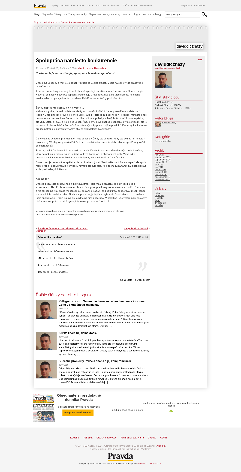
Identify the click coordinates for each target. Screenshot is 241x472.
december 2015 (162, 177)
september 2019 (163, 157)
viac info (161, 446)
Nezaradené (100, 68)
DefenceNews (145, 5)
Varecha (105, 5)
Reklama (87, 437)
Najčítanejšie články (75, 14)
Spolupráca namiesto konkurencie (77, 22)
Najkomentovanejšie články (104, 14)
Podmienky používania (132, 437)
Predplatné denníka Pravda (78, 412)
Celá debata (126, 280)
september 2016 (163, 160)
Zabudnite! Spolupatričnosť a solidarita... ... (58, 244)
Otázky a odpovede (106, 437)
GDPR (163, 437)
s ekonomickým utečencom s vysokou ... (57, 251)
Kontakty (74, 437)
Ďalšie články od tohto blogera (63, 295)
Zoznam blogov (131, 14)
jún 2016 (159, 167)
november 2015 (162, 179)
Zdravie (89, 5)
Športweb (64, 5)
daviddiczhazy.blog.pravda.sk (167, 68)
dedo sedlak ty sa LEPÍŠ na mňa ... (54, 265)
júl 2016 (159, 164)
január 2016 (161, 174)
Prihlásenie (199, 5)
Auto (73, 5)
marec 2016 (160, 169)
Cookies (152, 437)
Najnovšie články (51, 14)
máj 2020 (159, 155)
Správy (55, 5)
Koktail (80, 5)
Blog (37, 14)
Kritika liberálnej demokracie (78, 332)
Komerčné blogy (152, 14)
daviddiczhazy (50, 22)
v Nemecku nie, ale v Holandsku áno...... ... (58, 258)
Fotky (157, 193)
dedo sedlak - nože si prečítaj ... (53, 272)
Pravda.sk (159, 195)
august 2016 (161, 162)
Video (134, 5)
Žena (97, 5)
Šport (157, 200)
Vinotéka (159, 205)
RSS (200, 59)
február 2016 (161, 172)
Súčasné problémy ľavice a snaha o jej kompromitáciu (95, 361)
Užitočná (125, 5)
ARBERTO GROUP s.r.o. (149, 463)
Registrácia (186, 5)
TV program (160, 203)
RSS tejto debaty (142, 280)
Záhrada (115, 5)
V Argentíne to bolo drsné (136, 228)
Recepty (159, 198)
